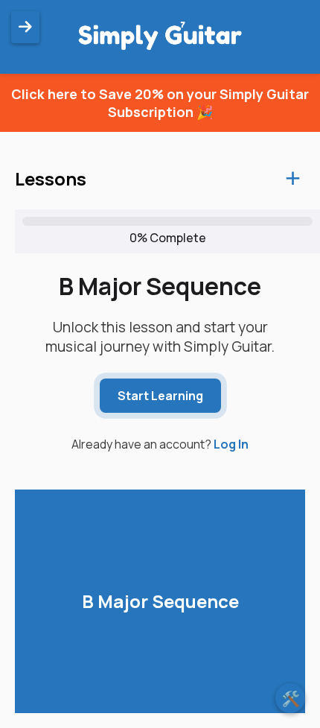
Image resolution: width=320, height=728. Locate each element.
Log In (231, 444)
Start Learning (160, 395)
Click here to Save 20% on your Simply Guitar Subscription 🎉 (160, 103)
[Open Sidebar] (25, 27)
